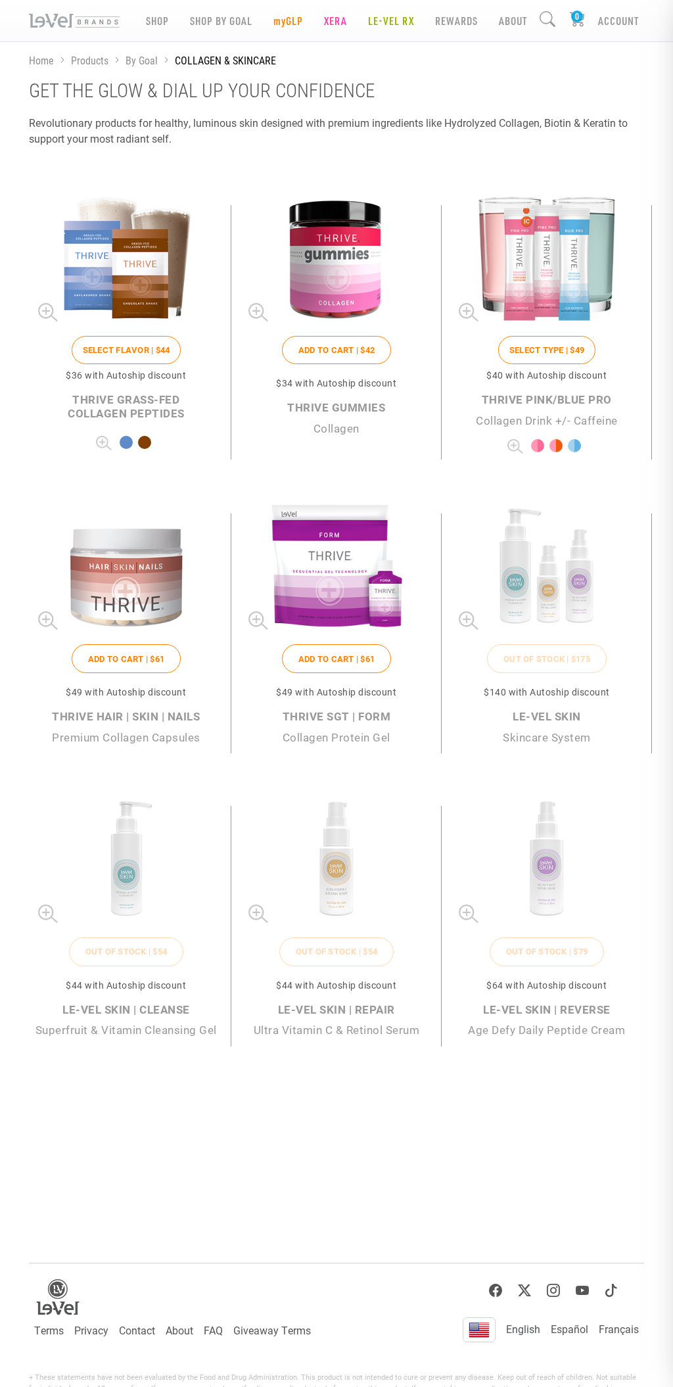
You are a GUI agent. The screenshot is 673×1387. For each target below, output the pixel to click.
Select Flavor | (126, 350)
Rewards (456, 21)
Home (41, 60)
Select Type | (546, 350)
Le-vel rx (391, 21)
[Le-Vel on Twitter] (524, 1291)
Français (619, 1329)
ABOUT (513, 21)
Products (89, 60)
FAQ (213, 1330)
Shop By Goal (221, 21)
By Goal (142, 60)
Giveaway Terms (272, 1330)
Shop (157, 21)
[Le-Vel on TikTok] (611, 1291)
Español (569, 1329)
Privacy (91, 1330)
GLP (288, 21)
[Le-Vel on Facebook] (495, 1291)
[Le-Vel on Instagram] (553, 1291)
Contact (137, 1330)
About (179, 1330)
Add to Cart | (336, 350)
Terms (49, 1330)
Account (618, 21)
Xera (335, 21)
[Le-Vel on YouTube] (582, 1291)
